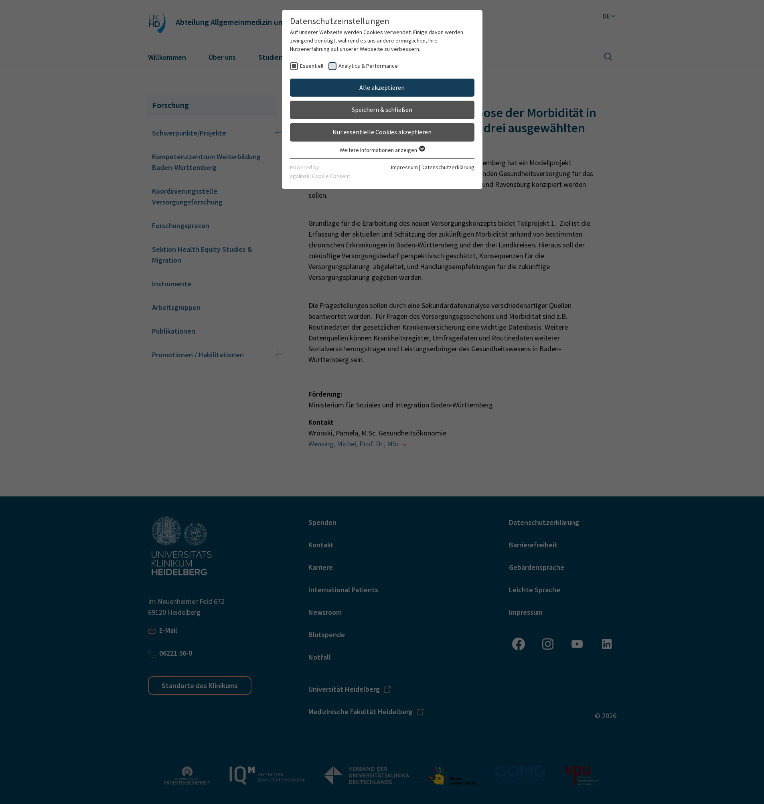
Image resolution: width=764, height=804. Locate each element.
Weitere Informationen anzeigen (379, 150)
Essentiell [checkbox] (311, 65)
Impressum (404, 167)
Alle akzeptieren (382, 87)
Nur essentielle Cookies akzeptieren (382, 132)
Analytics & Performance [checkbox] (368, 65)
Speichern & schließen (382, 109)
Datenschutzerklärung (448, 167)
